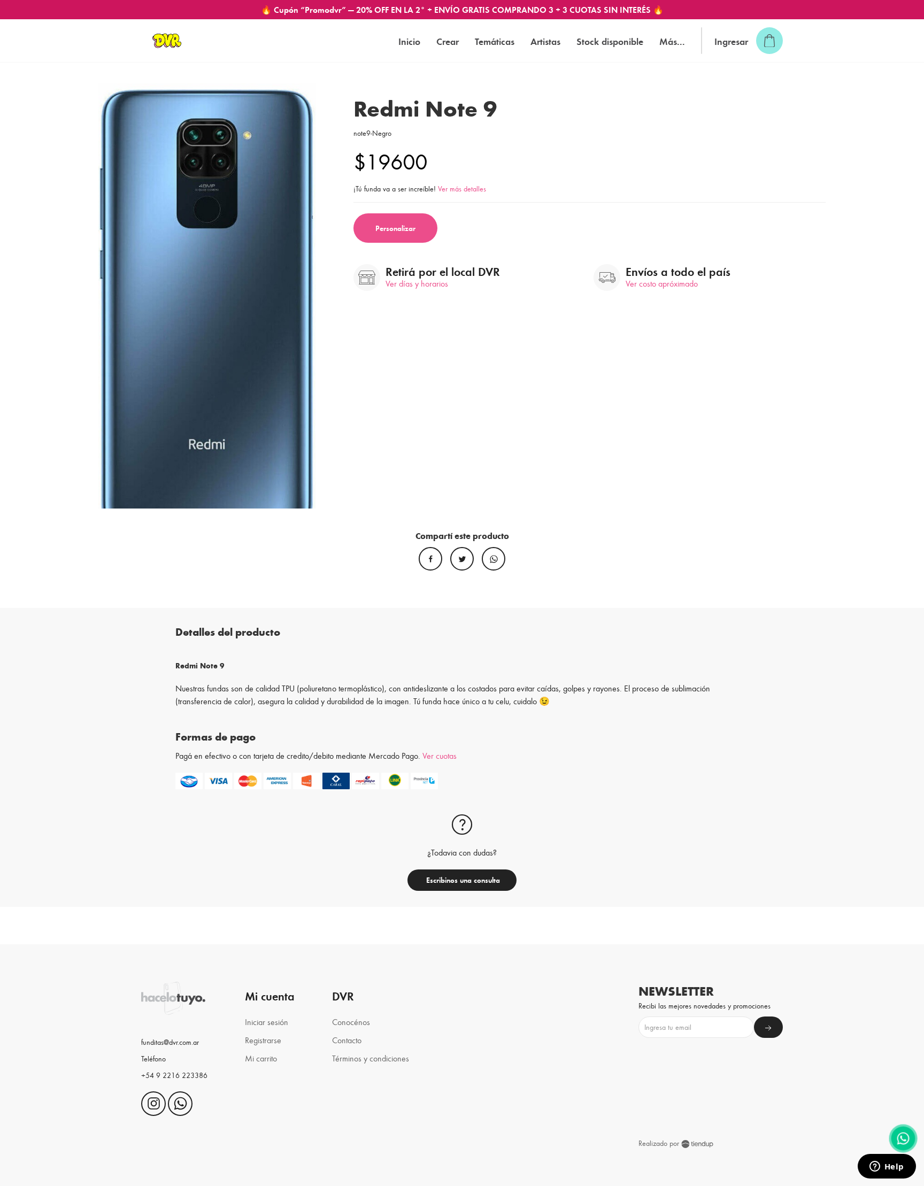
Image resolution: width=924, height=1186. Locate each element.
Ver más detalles (462, 188)
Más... (672, 41)
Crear (447, 41)
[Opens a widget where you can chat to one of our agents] (886, 1167)
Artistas (545, 41)
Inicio (409, 41)
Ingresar (731, 41)
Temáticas (494, 41)
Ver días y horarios (417, 283)
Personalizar (395, 228)
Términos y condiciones (370, 1058)
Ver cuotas (439, 755)
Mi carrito (261, 1058)
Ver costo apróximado (662, 283)
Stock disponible (609, 41)
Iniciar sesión (266, 1021)
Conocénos (351, 1021)
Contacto (346, 1039)
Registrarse (263, 1039)
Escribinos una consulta (462, 880)
